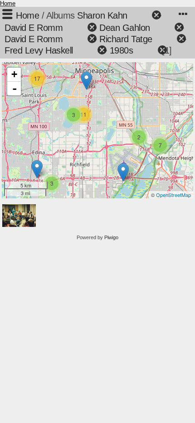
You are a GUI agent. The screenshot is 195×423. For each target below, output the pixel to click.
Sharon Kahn (102, 15)
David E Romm (34, 28)
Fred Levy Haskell (39, 50)
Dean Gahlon (124, 28)
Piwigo (111, 237)
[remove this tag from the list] (140, 15)
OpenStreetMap (173, 194)
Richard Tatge (125, 39)
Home (7, 3)
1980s (121, 50)
